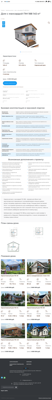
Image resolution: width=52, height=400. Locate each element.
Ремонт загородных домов (45, 398)
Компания (29, 361)
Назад (3, 18)
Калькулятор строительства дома (17, 365)
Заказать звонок (25, 375)
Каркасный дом (40, 65)
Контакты (28, 364)
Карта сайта (4, 390)
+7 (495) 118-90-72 (39, 1)
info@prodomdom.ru (27, 380)
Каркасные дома (14, 361)
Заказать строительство (10, 83)
